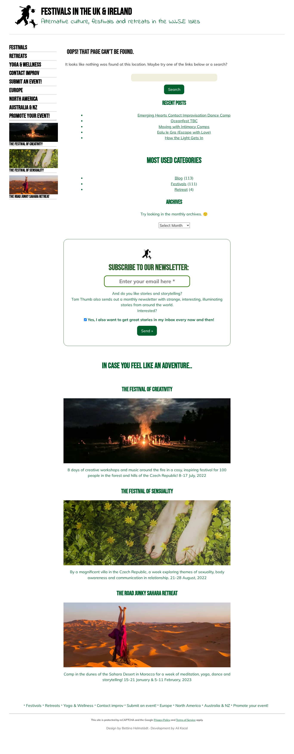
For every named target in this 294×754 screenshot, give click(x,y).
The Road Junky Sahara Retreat (147, 593)
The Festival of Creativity (147, 389)
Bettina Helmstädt (135, 728)
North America (23, 99)
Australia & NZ (23, 107)
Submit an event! (25, 81)
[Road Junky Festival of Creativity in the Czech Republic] (147, 430)
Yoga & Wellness (25, 64)
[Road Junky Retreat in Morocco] (147, 635)
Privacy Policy (162, 720)
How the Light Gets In (184, 137)
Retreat (181, 189)
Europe (16, 90)
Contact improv (24, 73)
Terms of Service (186, 720)
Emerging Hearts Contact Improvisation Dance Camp (184, 115)
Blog (179, 178)
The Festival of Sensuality (147, 491)
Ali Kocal (181, 728)
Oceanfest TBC (184, 120)
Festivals (18, 47)
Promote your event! (29, 116)
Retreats (18, 56)
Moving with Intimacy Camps (184, 126)
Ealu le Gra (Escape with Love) (184, 132)
